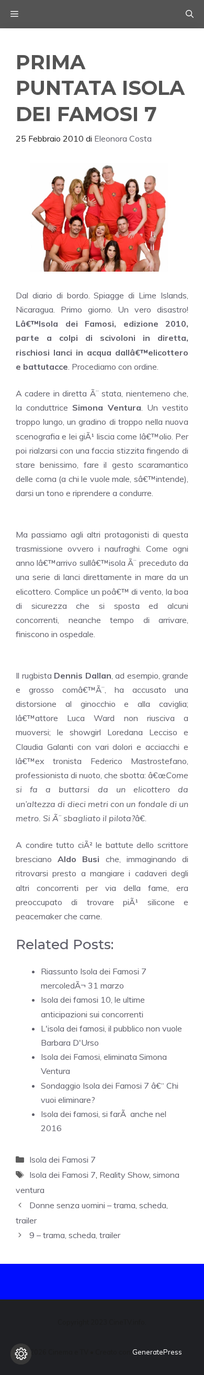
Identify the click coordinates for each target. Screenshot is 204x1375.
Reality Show (124, 1174)
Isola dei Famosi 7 (62, 1159)
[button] (189, 14)
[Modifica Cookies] (20, 1354)
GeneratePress (157, 1352)
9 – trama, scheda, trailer (74, 1235)
